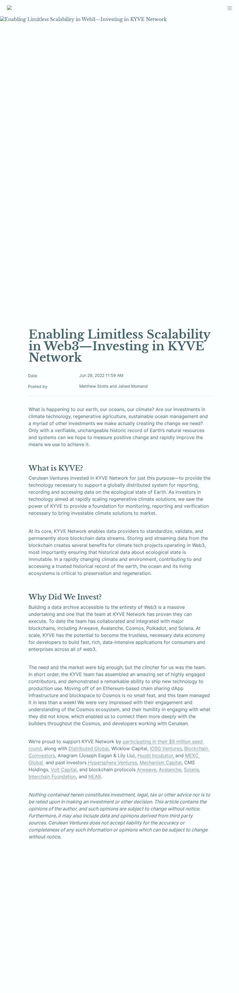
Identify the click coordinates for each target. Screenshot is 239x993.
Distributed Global (88, 748)
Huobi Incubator (155, 755)
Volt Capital (64, 769)
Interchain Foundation (52, 776)
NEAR (94, 776)
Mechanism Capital (161, 762)
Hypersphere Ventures (112, 762)
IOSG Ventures (166, 748)
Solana (191, 769)
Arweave (146, 769)
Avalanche (170, 769)
